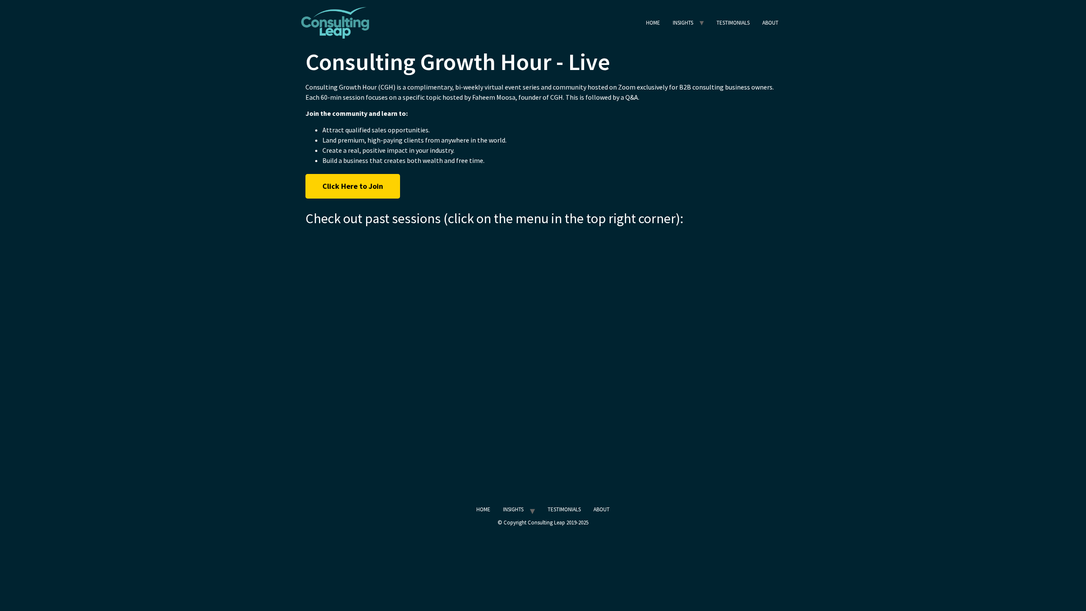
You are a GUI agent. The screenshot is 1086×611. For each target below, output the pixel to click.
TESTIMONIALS (733, 22)
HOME (653, 22)
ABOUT (770, 22)
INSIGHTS (683, 22)
